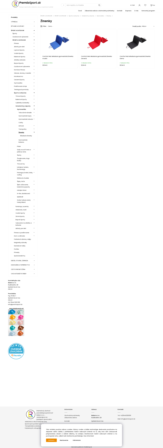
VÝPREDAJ (14, 22)
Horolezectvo (18, 76)
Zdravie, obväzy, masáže (22, 73)
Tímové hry (21, 164)
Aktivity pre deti (19, 47)
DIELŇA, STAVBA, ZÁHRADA (19, 261)
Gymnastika (18, 83)
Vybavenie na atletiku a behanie (24, 224)
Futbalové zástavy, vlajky (22, 239)
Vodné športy (18, 53)
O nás (136, 11)
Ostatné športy (19, 80)
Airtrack (21, 126)
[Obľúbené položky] (145, 5)
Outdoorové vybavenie (20, 37)
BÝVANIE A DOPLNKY (17, 26)
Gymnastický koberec (23, 141)
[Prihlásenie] (139, 5)
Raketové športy (19, 57)
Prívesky (16, 252)
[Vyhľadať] (63, 5)
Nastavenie (64, 440)
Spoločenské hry (19, 256)
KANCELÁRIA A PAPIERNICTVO (20, 265)
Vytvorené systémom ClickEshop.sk (81, 447)
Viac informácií (88, 436)
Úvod (80, 11)
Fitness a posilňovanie (21, 233)
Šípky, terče (21, 181)
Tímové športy (21, 96)
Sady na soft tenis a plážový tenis (24, 151)
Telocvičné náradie (25, 113)
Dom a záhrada (19, 236)
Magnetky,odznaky (20, 242)
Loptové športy (19, 50)
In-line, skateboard (23, 193)
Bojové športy (18, 63)
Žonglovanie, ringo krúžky (23, 159)
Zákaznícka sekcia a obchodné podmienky (99, 11)
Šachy (19, 155)
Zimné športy (20, 216)
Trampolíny (22, 129)
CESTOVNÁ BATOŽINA (18, 269)
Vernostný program (148, 11)
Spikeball (20, 197)
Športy (15, 33)
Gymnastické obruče (26, 119)
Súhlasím (51, 440)
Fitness (16, 43)
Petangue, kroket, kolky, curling (25, 174)
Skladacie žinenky (26, 136)
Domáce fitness (19, 70)
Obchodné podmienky (72, 415)
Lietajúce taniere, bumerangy (23, 168)
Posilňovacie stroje (20, 86)
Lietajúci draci (21, 190)
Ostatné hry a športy (23, 106)
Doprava (128, 11)
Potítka (16, 249)
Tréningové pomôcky (21, 90)
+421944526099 (125, 415)
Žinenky (21, 132)
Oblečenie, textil (21, 210)
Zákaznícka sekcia (70, 418)
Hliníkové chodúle (23, 178)
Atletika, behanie (19, 60)
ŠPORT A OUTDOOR (17, 30)
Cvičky (21, 123)
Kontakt (119, 11)
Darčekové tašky (19, 246)
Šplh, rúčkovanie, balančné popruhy (23, 186)
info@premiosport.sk (128, 419)
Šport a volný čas (20, 93)
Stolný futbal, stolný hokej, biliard (24, 201)
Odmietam (77, 440)
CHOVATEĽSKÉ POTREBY (18, 274)
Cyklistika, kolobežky (22, 103)
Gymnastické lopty (25, 116)
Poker (19, 146)
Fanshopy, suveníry (22, 206)
